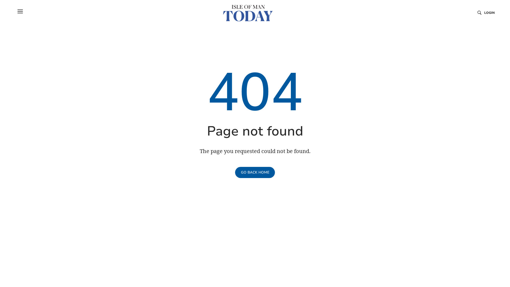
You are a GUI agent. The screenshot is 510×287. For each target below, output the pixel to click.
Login (489, 13)
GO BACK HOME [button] (255, 172)
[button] (20, 11)
